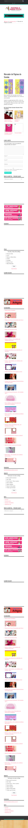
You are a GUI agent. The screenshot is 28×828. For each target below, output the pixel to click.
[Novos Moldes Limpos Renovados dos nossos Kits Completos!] (10, 412)
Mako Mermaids (10, 263)
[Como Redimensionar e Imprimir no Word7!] (10, 443)
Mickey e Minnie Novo (11, 257)
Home (6, 21)
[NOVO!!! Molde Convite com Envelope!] (10, 452)
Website (6, 164)
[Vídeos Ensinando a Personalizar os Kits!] (10, 379)
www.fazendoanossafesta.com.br (11, 470)
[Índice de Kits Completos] (10, 318)
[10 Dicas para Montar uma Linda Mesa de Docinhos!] (10, 359)
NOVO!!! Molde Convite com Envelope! (13, 445)
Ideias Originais (10, 484)
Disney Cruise (10, 262)
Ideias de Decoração (11, 486)
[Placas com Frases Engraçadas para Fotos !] (10, 327)
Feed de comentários (9, 502)
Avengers (9, 260)
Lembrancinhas (13, 21)
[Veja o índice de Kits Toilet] (13, 220)
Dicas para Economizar (11, 477)
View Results (14, 268)
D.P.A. (8, 255)
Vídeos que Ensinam (11, 487)
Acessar (6, 499)
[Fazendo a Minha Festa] (14, 10)
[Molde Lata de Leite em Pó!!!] (10, 337)
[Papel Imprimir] (13, 212)
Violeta (8, 258)
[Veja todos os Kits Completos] (13, 208)
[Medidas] (13, 216)
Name (5, 155)
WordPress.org (8, 504)
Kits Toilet (9, 479)
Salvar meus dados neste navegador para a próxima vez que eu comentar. (13, 170)
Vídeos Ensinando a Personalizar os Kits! (13, 371)
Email (5, 160)
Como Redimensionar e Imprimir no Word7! (14, 435)
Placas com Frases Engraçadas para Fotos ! (14, 319)
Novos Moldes (10, 482)
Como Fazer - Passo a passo (13, 481)
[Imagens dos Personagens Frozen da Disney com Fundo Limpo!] (10, 390)
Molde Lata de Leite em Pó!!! (11, 329)
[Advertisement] (14, 38)
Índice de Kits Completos (10, 310)
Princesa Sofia (10, 253)
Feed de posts (8, 501)
